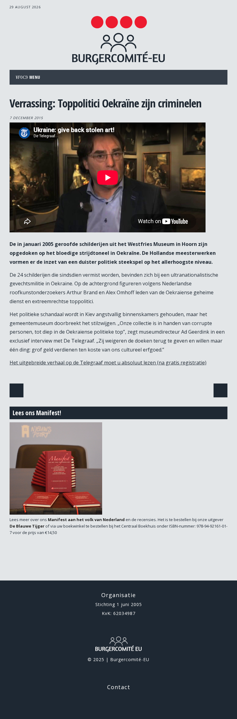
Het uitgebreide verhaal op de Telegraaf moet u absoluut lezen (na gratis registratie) (108, 362)
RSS (126, 22)
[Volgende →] (220, 390)
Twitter (97, 22)
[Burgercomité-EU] (118, 62)
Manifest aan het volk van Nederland (86, 519)
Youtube (112, 22)
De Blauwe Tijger (27, 526)
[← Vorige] (16, 390)
